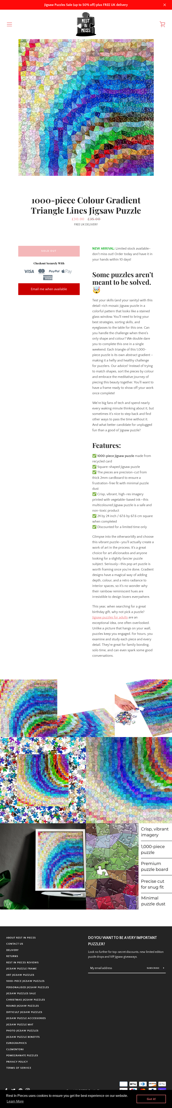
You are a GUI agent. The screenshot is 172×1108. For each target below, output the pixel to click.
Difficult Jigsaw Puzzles (24, 1012)
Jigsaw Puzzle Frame (21, 968)
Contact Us (14, 944)
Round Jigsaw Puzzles (22, 1006)
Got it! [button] (151, 1099)
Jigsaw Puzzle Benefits (23, 1037)
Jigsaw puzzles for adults (110, 617)
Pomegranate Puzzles (22, 1055)
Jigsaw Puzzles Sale (21, 993)
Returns (12, 956)
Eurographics (16, 1043)
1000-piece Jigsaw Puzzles (25, 981)
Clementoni (15, 1049)
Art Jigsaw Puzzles (20, 975)
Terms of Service (18, 1068)
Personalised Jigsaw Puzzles (27, 987)
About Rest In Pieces (21, 937)
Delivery (12, 950)
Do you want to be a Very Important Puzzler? (122, 941)
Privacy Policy (17, 1061)
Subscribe (153, 968)
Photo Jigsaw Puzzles (22, 1030)
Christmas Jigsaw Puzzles (25, 999)
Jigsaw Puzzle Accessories (26, 1018)
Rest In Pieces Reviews (22, 962)
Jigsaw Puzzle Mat (19, 1024)
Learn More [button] (15, 1101)
